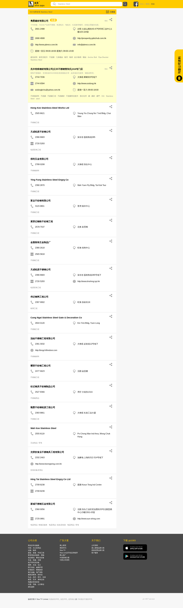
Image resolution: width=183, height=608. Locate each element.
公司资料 (95, 545)
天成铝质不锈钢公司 (40, 269)
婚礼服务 (31, 587)
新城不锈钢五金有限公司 (42, 504)
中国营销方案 (64, 558)
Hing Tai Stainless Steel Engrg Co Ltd (50, 479)
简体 (153, 4)
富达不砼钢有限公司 (40, 200)
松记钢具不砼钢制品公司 (42, 386)
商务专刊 (63, 548)
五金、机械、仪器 (34, 560)
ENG (142, 4)
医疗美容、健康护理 (35, 567)
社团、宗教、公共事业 (36, 584)
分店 (53, 20)
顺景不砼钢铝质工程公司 (42, 407)
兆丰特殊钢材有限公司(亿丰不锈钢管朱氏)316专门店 (56, 69)
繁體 (147, 4)
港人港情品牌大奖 (98, 548)
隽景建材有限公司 (39, 21)
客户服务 (95, 553)
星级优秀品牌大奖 (98, 550)
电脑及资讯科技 (33, 582)
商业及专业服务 (33, 545)
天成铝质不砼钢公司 (40, 131)
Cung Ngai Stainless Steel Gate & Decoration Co (56, 317)
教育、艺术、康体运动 (36, 579)
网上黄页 (63, 545)
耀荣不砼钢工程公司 (40, 365)
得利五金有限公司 (39, 159)
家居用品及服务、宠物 (36, 555)
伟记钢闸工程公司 (39, 297)
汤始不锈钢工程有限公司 (42, 338)
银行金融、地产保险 (35, 572)
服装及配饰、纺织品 (35, 575)
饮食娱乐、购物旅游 (35, 570)
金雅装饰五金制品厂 (40, 242)
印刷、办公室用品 (34, 548)
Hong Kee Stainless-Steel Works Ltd (49, 108)
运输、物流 (32, 550)
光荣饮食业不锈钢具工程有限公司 (47, 452)
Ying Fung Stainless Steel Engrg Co (49, 180)
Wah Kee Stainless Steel (43, 428)
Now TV (62, 550)
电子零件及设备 (33, 562)
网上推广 (63, 555)
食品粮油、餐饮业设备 (36, 558)
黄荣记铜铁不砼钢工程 (41, 221)
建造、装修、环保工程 (36, 553)
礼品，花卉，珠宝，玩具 (37, 577)
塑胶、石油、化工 (34, 565)
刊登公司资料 (64, 560)
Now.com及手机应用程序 (69, 553)
